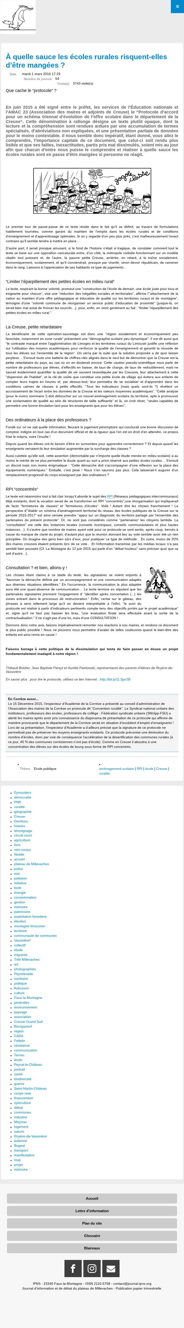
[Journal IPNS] (18, 6)
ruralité (104, 773)
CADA (18, 1036)
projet (18, 1165)
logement (21, 1127)
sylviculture (22, 1103)
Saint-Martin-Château (30, 1088)
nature (19, 1131)
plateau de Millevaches (31, 864)
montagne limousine (29, 926)
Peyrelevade (23, 974)
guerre (19, 1084)
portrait (19, 1069)
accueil (19, 859)
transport (21, 1150)
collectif (19, 945)
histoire (19, 826)
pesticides (21, 1002)
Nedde (19, 854)
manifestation (24, 1155)
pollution (20, 878)
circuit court (23, 835)
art (16, 964)
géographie (22, 812)
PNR (17, 802)
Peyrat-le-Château (28, 1064)
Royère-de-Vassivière (30, 1136)
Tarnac (19, 1055)
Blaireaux (92, 1248)
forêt (17, 888)
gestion (19, 902)
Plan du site (92, 1223)
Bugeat (19, 1145)
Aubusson (21, 988)
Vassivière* (22, 940)
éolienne (20, 1141)
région (19, 1031)
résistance (22, 1045)
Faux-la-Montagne (28, 998)
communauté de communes (35, 935)
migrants (20, 955)
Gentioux (21, 821)
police (18, 869)
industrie (20, 1117)
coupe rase (22, 1093)
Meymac (20, 1122)
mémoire (21, 907)
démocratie (22, 797)
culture (19, 993)
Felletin (19, 1041)
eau (17, 873)
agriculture (22, 840)
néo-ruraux (22, 849)
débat (18, 1107)
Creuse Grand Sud (28, 1021)
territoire (20, 931)
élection (20, 921)
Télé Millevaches (27, 959)
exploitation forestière (30, 916)
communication (25, 1050)
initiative (20, 883)
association (22, 1017)
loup (17, 1160)
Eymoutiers (22, 792)
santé (18, 1074)
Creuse (161, 769)
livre (17, 845)
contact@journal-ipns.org (132, 1283)
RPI (110, 496)
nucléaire (21, 978)
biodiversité (22, 1079)
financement (23, 1098)
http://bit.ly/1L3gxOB (115, 679)
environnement (25, 1007)
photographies (25, 969)
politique (20, 983)
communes (22, 1112)
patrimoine (22, 912)
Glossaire (92, 1236)
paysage (20, 1012)
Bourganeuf (23, 1026)
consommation (25, 897)
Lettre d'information (92, 1211)
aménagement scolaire (116, 769)
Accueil (92, 1198)
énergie (20, 892)
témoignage (23, 831)
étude (18, 950)
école (149, 769)
